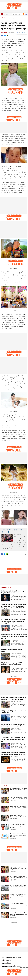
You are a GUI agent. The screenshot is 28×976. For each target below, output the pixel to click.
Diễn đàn (6, 14)
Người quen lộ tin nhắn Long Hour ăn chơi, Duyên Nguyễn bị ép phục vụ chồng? (18, 809)
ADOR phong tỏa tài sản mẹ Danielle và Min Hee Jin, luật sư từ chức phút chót (18, 818)
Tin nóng (24, 18)
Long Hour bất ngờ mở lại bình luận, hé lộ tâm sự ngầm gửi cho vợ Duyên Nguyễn (18, 878)
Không (21, 560)
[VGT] (2, 14)
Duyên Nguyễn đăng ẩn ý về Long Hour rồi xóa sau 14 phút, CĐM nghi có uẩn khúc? (18, 869)
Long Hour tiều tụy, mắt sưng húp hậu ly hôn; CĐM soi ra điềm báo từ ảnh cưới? (18, 915)
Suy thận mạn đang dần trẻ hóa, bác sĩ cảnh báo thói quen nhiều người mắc (17, 827)
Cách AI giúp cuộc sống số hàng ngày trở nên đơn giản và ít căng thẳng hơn (18, 836)
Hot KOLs (19, 18)
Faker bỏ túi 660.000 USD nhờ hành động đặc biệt (12, 531)
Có (6, 560)
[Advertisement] (14, 931)
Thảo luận (21, 32)
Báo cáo (25, 32)
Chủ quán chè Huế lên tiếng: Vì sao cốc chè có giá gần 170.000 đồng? (18, 799)
